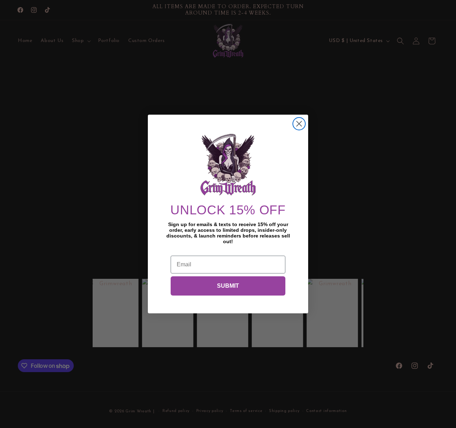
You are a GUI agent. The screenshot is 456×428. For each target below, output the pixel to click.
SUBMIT (228, 286)
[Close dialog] (299, 124)
